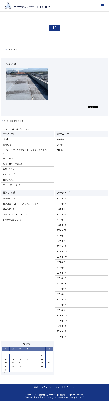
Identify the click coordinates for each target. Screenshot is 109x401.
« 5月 (3, 373)
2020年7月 (62, 230)
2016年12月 (62, 315)
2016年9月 (62, 331)
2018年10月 (62, 257)
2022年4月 (62, 209)
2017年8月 (62, 294)
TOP (5, 50)
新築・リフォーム (11, 169)
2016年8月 (62, 337)
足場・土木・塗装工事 (13, 164)
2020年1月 (62, 235)
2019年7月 (62, 241)
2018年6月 (62, 267)
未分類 (60, 150)
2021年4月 (62, 214)
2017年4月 (62, 310)
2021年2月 (62, 219)
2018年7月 (62, 262)
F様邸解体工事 (9, 198)
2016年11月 (62, 321)
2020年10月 (62, 225)
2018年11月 (62, 251)
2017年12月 (62, 278)
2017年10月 (62, 283)
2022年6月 (62, 204)
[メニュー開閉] (102, 5)
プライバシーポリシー (13, 185)
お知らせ (61, 139)
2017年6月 (62, 305)
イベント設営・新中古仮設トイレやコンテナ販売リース (27, 151)
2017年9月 (62, 289)
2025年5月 (62, 198)
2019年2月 (62, 246)
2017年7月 (62, 299)
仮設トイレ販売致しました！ (16, 214)
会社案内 (7, 145)
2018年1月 (62, 273)
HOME (5, 139)
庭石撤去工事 (9, 209)
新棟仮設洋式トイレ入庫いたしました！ (21, 204)
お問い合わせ (9, 180)
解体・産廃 (8, 158)
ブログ (60, 145)
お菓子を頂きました (12, 219)
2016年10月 (62, 326)
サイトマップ (9, 174)
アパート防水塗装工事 (13, 121)
